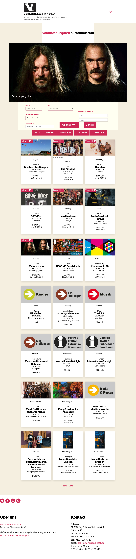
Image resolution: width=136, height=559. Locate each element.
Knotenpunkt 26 (100, 266)
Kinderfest (36, 313)
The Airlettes (68, 169)
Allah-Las (99, 167)
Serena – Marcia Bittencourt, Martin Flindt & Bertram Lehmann (36, 463)
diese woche (65, 133)
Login (110, 11)
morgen (50, 133)
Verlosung (81, 133)
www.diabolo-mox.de (10, 524)
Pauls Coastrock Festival (100, 217)
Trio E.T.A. (99, 313)
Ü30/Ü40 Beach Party (68, 266)
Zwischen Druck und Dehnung (36, 362)
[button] (68, 72)
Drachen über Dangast (36, 167)
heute (38, 133)
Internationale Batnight (68, 361)
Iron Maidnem (68, 216)
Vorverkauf (98, 133)
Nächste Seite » (68, 486)
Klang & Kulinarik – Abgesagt (68, 410)
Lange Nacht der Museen (68, 460)
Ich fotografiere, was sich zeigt (68, 315)
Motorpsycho (36, 266)
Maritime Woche (100, 409)
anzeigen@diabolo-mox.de (91, 543)
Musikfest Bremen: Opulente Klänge (36, 410)
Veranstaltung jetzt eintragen (14, 535)
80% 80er (36, 216)
